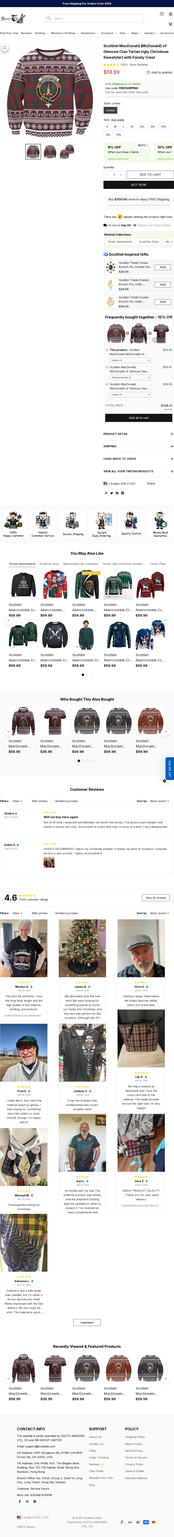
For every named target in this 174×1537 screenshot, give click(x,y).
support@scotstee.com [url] (40, 1446)
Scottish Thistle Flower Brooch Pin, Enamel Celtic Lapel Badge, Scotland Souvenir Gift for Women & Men (135, 265)
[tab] (83, 675)
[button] (170, 768)
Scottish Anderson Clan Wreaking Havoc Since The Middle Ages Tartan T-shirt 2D (23, 1015)
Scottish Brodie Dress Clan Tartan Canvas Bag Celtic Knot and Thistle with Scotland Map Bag (141, 1205)
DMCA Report (26, 1527)
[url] (134, 65)
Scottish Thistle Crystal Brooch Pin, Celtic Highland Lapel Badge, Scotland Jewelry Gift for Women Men (135, 300)
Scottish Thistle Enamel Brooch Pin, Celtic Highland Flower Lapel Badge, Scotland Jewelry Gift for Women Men (135, 282)
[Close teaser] (164, 781)
